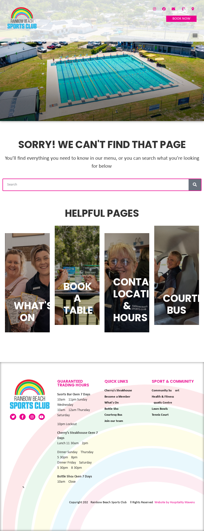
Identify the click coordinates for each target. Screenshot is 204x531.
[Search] (195, 184)
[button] (195, 35)
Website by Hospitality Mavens (174, 502)
